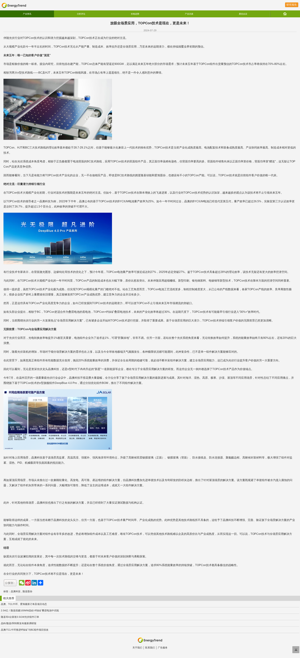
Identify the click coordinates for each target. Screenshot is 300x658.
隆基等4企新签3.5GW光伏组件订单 (20, 616)
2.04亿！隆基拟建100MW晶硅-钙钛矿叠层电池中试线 (30, 610)
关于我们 (137, 647)
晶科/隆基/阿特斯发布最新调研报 (18, 623)
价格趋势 (135, 14)
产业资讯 (27, 14)
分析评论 (81, 14)
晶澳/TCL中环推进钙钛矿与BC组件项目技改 (24, 629)
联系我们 (150, 647)
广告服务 (163, 647)
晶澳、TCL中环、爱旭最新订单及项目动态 (24, 604)
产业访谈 (189, 14)
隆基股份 (27, 591)
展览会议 (243, 14)
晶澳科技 (15, 591)
